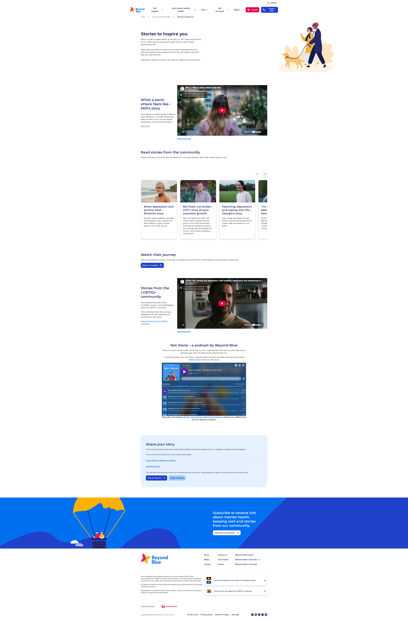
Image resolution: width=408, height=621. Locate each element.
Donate (221, 564)
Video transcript (184, 139)
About (206, 555)
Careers (207, 564)
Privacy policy (206, 615)
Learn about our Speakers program (160, 460)
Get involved (223, 560)
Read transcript (183, 332)
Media (206, 560)
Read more (145, 126)
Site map (235, 615)
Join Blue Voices (153, 466)
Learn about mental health (161, 17)
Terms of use (192, 615)
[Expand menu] (162, 10)
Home (143, 17)
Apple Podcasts (196, 417)
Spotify (186, 417)
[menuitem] (156, 10)
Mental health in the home (246, 564)
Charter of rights (222, 615)
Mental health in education (246, 560)
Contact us (222, 555)
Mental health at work (244, 555)
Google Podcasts (214, 417)
